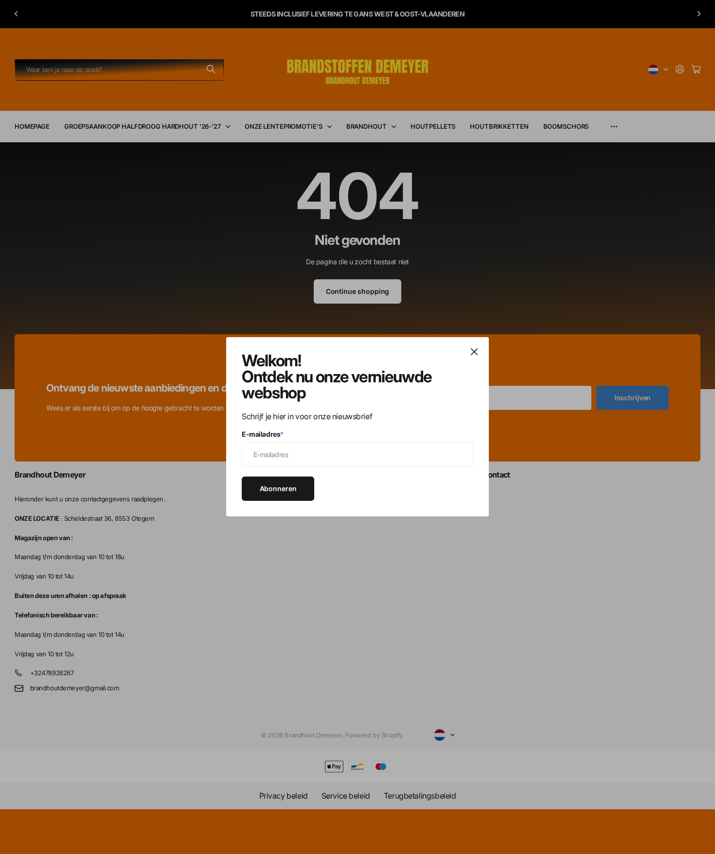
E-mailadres (263, 434)
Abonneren (278, 488)
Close (474, 351)
